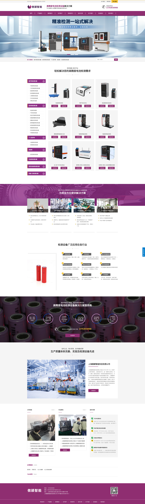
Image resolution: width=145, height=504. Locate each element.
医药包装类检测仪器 (34, 166)
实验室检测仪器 (65, 59)
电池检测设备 (33, 110)
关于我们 (103, 1)
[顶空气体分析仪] (83, 90)
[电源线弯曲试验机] (83, 121)
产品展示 (40, 13)
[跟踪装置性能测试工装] (59, 121)
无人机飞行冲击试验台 (59, 165)
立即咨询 (55, 106)
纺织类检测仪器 (46, 59)
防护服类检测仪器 (34, 93)
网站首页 (42, 501)
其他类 (58, 59)
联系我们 (109, 1)
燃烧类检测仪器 (34, 127)
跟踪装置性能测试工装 (59, 134)
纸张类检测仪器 (34, 90)
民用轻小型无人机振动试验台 (83, 165)
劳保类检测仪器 (34, 145)
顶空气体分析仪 (83, 103)
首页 (31, 13)
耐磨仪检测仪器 (34, 120)
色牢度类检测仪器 (34, 130)
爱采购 (28, 469)
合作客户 (60, 13)
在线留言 (100, 13)
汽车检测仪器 (33, 113)
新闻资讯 (70, 13)
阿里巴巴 (34, 469)
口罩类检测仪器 (34, 95)
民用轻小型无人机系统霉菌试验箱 (107, 165)
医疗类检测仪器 (37, 59)
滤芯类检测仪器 (34, 154)
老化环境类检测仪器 (35, 115)
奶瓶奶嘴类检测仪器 (35, 118)
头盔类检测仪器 (34, 142)
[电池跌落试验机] (59, 90)
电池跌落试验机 (59, 103)
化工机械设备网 (48, 469)
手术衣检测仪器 (34, 98)
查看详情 (64, 106)
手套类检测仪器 (34, 86)
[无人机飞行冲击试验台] (59, 152)
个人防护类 (53, 59)
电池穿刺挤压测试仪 (106, 103)
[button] (68, 54)
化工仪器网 (40, 469)
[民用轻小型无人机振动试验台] (83, 152)
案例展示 (50, 13)
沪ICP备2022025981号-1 (63, 493)
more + (53, 410)
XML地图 (115, 1)
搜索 (116, 59)
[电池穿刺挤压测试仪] (106, 90)
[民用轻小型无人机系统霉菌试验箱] (106, 152)
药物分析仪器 (33, 100)
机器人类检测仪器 (33, 173)
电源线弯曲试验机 (83, 134)
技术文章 (80, 13)
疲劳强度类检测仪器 (35, 122)
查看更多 (93, 390)
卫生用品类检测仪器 (35, 88)
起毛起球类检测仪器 (35, 125)
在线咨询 (72, 335)
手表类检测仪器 (34, 132)
